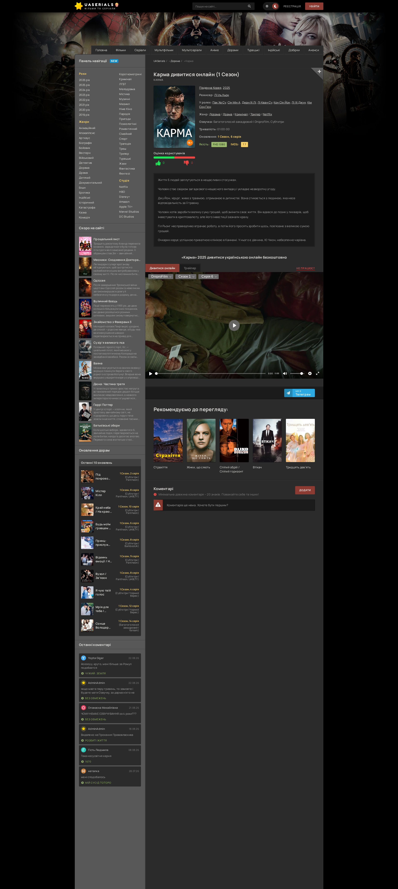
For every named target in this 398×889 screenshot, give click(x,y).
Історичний (86, 202)
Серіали (140, 50)
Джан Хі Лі (249, 102)
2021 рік (84, 105)
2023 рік (84, 95)
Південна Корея (210, 88)
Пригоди (125, 119)
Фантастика (127, 168)
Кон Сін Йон (282, 102)
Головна (101, 50)
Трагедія (125, 144)
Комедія (84, 217)
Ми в (303, 393)
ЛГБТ (122, 84)
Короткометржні (130, 74)
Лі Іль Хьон (221, 95)
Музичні (124, 99)
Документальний (90, 182)
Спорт (123, 139)
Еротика (84, 192)
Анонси (313, 50)
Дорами (233, 50)
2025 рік (84, 85)
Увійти (314, 6)
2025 (226, 88)
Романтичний (128, 129)
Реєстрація (292, 6)
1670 (88, 761)
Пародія (124, 114)
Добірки (294, 50)
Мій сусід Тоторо (98, 782)
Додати (305, 490)
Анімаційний (87, 128)
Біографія (85, 143)
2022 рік (84, 100)
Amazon (124, 202)
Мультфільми (164, 50)
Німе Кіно (125, 109)
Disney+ (124, 197)
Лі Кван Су (265, 102)
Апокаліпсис (87, 133)
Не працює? (305, 268)
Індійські (274, 50)
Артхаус (84, 138)
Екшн (82, 187)
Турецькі (253, 50)
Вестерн (85, 153)
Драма (227, 114)
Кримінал (241, 114)
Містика (124, 94)
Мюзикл (124, 104)
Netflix (267, 114)
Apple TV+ (126, 206)
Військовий (86, 158)
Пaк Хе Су (219, 102)
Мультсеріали (192, 50)
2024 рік (84, 90)
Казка (82, 212)
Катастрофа (87, 207)
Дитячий (84, 177)
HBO (122, 192)
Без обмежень (95, 698)
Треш (122, 149)
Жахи (122, 163)
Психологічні (127, 124)
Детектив (85, 163)
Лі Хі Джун (299, 102)
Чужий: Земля (95, 673)
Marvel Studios (129, 211)
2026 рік (84, 80)
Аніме (214, 50)
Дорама (215, 114)
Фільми (121, 50)
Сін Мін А (234, 102)
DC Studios (126, 216)
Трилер (255, 114)
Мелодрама (127, 89)
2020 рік (84, 110)
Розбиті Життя (96, 740)
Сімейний (125, 134)
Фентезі (124, 173)
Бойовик (84, 148)
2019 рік (84, 115)
